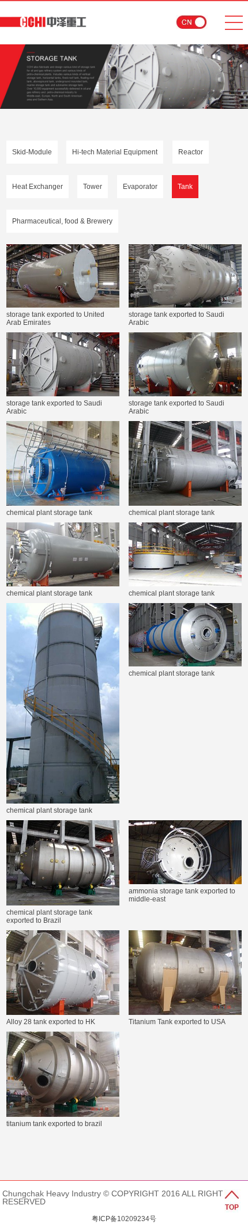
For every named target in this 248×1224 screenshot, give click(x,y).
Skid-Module (32, 152)
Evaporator (140, 187)
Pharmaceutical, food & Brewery (62, 221)
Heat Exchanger (37, 187)
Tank (185, 187)
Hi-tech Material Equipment (114, 152)
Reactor (190, 152)
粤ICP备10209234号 (124, 1219)
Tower (92, 187)
